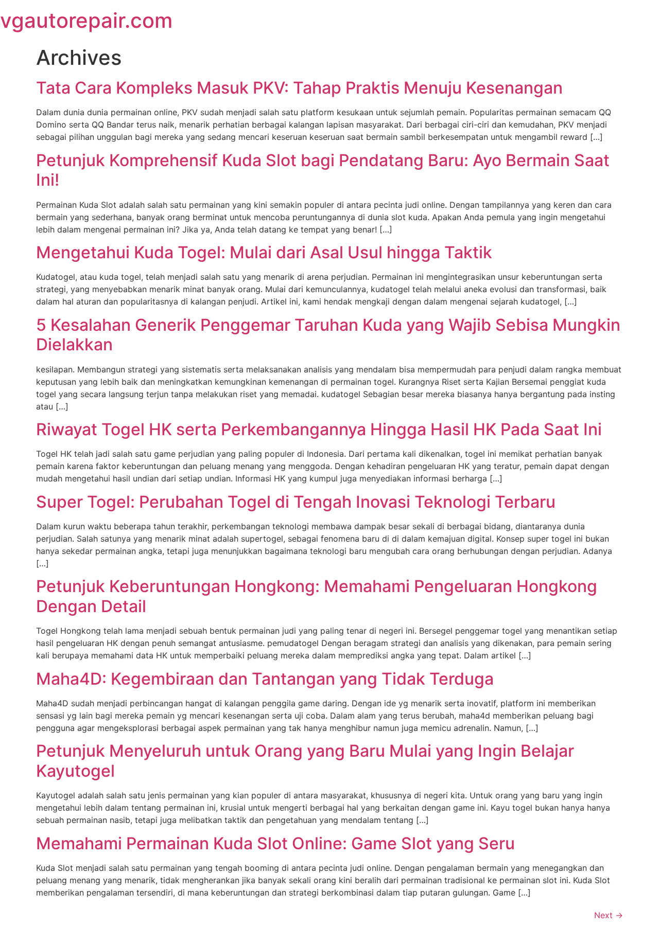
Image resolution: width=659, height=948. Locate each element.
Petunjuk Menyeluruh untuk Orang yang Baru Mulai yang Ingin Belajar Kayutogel (305, 760)
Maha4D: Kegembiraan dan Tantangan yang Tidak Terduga (265, 679)
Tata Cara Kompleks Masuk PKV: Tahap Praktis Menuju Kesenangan (299, 88)
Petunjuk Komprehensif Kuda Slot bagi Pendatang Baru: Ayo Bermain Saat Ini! (323, 170)
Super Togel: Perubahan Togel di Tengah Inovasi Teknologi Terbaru (296, 502)
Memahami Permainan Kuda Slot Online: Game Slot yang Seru (275, 843)
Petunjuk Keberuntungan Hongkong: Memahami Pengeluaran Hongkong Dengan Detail (316, 596)
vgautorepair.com (86, 20)
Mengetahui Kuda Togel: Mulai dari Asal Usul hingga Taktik (264, 252)
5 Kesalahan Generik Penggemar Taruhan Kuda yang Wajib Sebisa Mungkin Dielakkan (328, 334)
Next (608, 915)
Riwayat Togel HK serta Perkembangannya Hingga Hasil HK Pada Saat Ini (319, 429)
